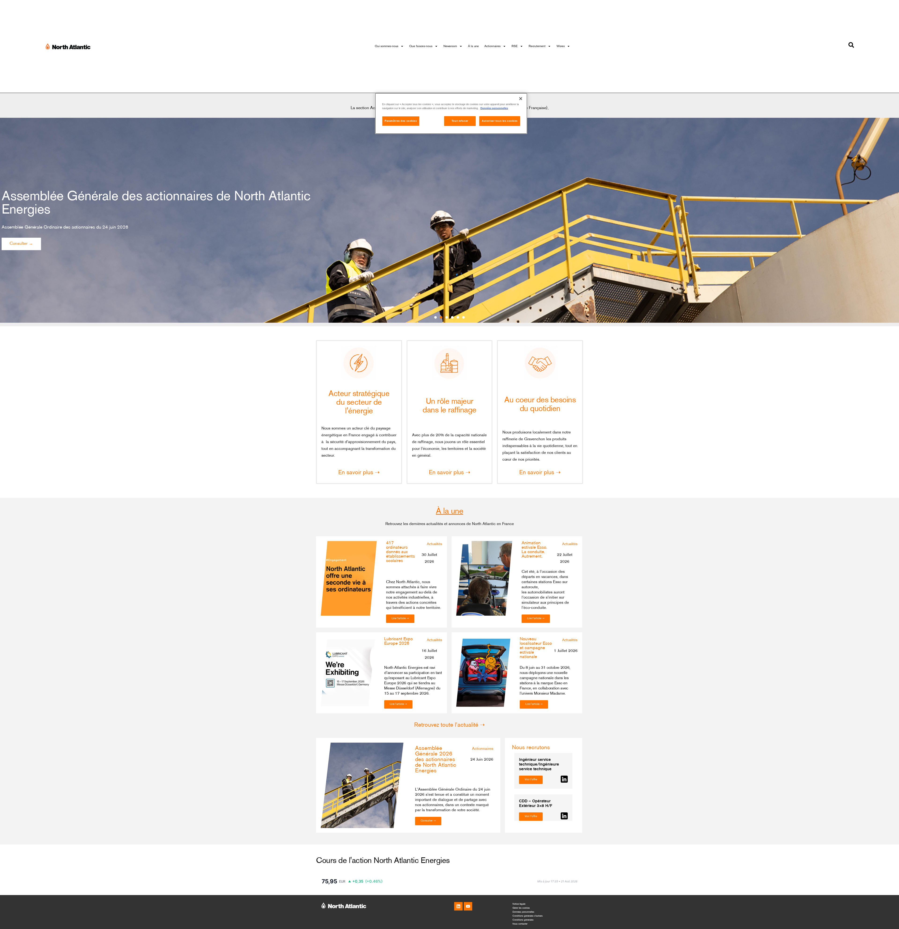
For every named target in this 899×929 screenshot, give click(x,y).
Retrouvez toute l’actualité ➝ (449, 725)
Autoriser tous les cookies (500, 120)
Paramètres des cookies (401, 120)
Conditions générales (523, 920)
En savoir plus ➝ (359, 473)
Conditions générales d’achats (527, 916)
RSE (515, 46)
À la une (473, 46)
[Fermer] (521, 98)
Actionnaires (492, 46)
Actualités (434, 544)
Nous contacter (519, 924)
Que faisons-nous (420, 46)
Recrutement (537, 46)
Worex (560, 46)
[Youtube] (468, 906)
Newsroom (450, 46)
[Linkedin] (458, 906)
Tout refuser (460, 120)
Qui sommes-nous (386, 46)
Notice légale (518, 904)
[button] (435, 317)
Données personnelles (523, 912)
